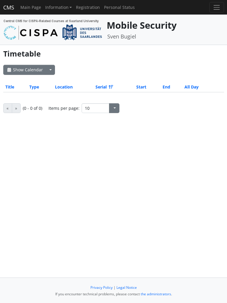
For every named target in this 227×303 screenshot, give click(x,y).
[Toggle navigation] (216, 7)
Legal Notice (126, 287)
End (166, 87)
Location (64, 87)
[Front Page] (53, 29)
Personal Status (119, 7)
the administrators (156, 293)
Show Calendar (27, 69)
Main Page (30, 7)
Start (141, 87)
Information (57, 7)
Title (9, 87)
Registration (88, 7)
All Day (191, 87)
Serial (101, 87)
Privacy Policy (101, 287)
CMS (8, 7)
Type (34, 87)
